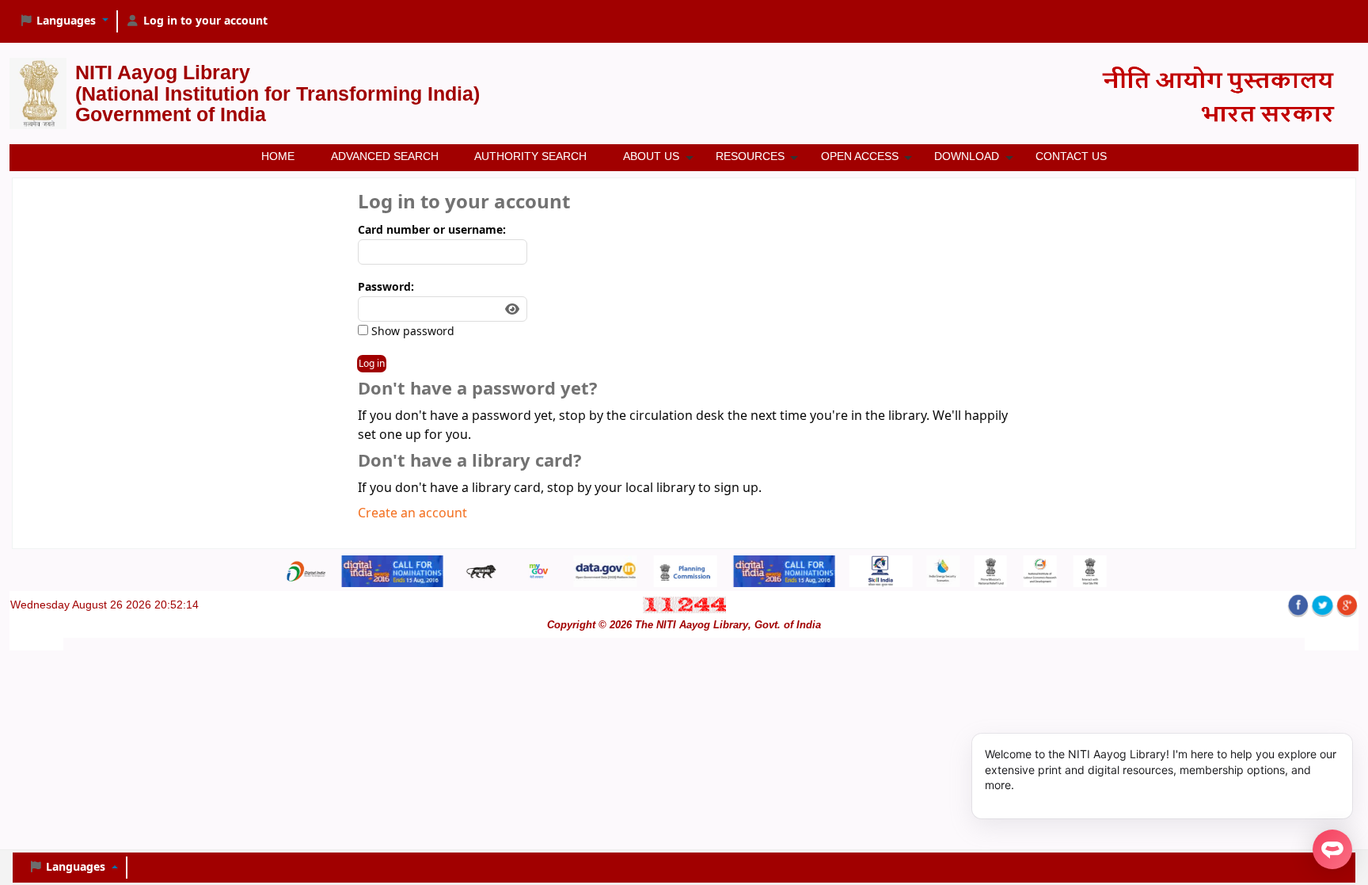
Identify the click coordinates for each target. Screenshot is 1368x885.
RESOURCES (750, 156)
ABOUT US (651, 156)
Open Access (860, 156)
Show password (411, 331)
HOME (277, 156)
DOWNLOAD (966, 156)
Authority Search (530, 156)
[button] (64, 21)
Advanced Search (385, 156)
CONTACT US (1071, 156)
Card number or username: (432, 230)
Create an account (412, 513)
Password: (386, 287)
